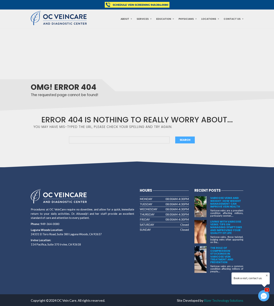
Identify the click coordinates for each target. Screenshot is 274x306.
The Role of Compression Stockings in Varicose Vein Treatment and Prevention (221, 255)
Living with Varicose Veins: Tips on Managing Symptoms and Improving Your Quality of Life (226, 227)
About (125, 19)
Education (163, 19)
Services (143, 19)
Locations (208, 19)
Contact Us (232, 19)
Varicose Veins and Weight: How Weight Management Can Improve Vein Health (225, 202)
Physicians (186, 19)
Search (185, 140)
